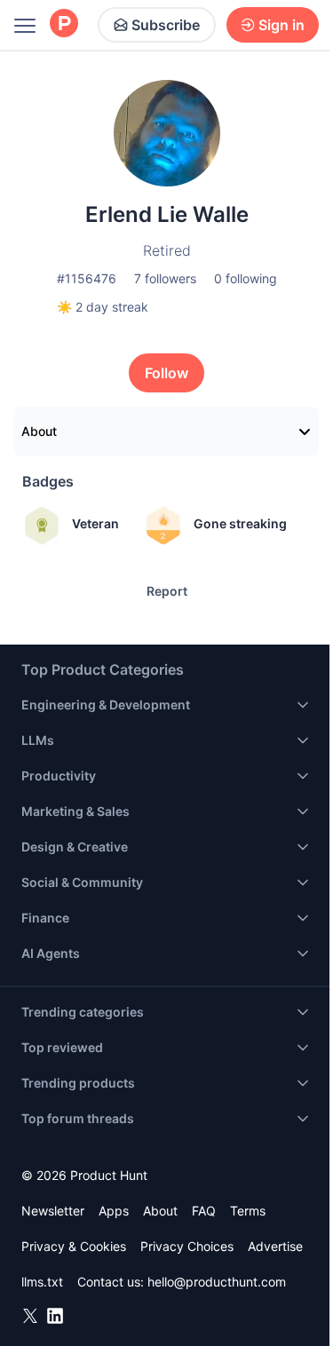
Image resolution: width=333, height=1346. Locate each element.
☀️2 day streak (102, 306)
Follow (166, 373)
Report (167, 590)
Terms (248, 1210)
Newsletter (52, 1210)
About (39, 431)
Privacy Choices (187, 1246)
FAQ (204, 1210)
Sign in (281, 25)
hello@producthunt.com (216, 1281)
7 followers (165, 278)
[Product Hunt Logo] (64, 24)
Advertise (275, 1246)
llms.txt (42, 1281)
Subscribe (165, 25)
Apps (114, 1210)
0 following (245, 278)
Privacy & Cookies (73, 1246)
